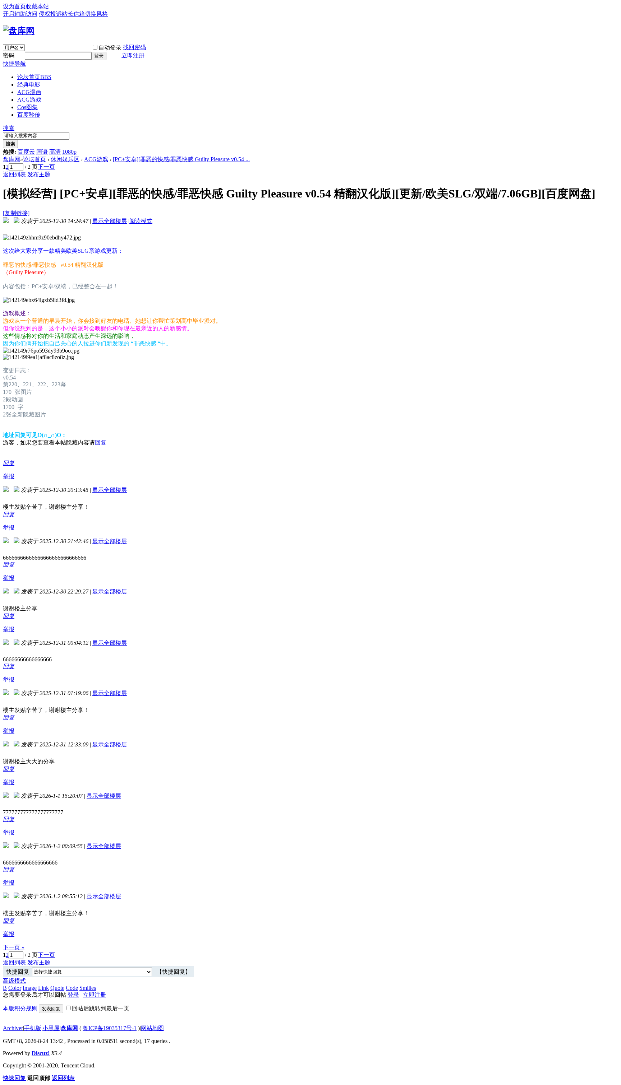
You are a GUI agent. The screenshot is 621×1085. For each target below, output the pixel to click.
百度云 (26, 152)
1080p (69, 152)
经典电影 (28, 85)
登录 (99, 56)
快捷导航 (14, 64)
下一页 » (13, 947)
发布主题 (38, 174)
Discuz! (41, 1053)
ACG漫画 (29, 92)
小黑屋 (51, 1028)
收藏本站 (37, 6)
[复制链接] (16, 213)
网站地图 (152, 1028)
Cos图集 (27, 107)
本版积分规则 (20, 1008)
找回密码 (134, 47)
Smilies (87, 988)
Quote (57, 988)
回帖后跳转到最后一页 (100, 1008)
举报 (8, 476)
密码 (8, 55)
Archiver (13, 1028)
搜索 (8, 128)
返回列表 (14, 174)
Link (43, 988)
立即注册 (132, 55)
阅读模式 (140, 221)
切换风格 (96, 14)
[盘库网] (18, 31)
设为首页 (14, 6)
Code (72, 988)
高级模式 (14, 981)
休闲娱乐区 (65, 159)
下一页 (46, 167)
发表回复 (51, 1008)
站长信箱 (73, 14)
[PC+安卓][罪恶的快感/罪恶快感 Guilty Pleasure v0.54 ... (181, 159)
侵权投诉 (50, 14)
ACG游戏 (29, 100)
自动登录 (109, 48)
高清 (55, 152)
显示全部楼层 (109, 221)
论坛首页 (34, 77)
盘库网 (11, 159)
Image (30, 988)
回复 (100, 442)
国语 (42, 152)
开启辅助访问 (20, 14)
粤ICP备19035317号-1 (110, 1028)
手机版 (32, 1028)
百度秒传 (28, 115)
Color (14, 988)
